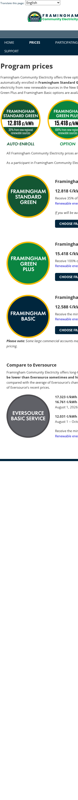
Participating (66, 42)
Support (11, 51)
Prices (34, 42)
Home (9, 42)
